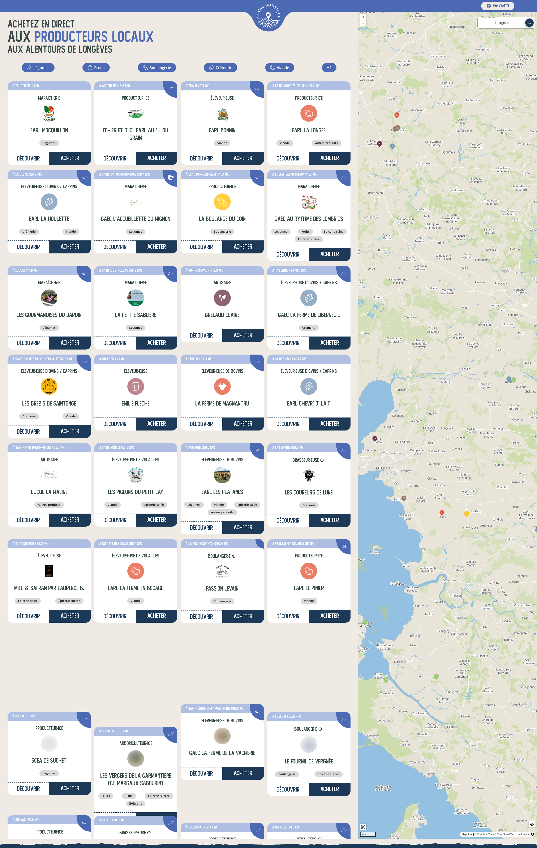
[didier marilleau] (49, 763)
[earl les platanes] (222, 475)
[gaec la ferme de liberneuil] (308, 298)
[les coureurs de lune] (308, 475)
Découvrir (28, 158)
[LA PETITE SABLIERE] (135, 298)
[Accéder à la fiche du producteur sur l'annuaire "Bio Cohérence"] (258, 450)
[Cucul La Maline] (49, 475)
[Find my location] (532, 824)
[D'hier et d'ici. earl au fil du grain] (135, 113)
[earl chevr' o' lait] (308, 386)
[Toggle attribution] (532, 834)
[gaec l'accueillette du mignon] (135, 201)
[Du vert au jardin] (222, 763)
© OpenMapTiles (484, 834)
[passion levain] (222, 571)
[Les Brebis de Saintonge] (49, 386)
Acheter (156, 158)
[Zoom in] (363, 17)
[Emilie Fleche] (135, 386)
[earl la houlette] (49, 201)
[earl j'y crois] (308, 763)
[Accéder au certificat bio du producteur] (171, 89)
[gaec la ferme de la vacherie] (222, 660)
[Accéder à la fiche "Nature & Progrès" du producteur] (171, 178)
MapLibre (467, 834)
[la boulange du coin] (222, 201)
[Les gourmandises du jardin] (49, 298)
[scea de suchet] (49, 660)
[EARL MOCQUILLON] (49, 113)
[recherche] (529, 22)
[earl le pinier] (308, 571)
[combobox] (502, 22)
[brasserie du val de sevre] (135, 764)
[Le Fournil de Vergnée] (308, 660)
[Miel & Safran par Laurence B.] (49, 571)
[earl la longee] (308, 113)
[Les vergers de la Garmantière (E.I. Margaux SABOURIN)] (135, 660)
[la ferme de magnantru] (222, 386)
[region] (447, 425)
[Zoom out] (363, 23)
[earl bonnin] (222, 113)
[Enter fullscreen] (363, 827)
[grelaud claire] (222, 298)
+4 (329, 67)
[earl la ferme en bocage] (135, 571)
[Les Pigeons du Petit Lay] (135, 475)
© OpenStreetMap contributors (511, 834)
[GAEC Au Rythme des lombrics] (308, 201)
